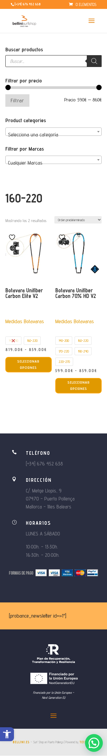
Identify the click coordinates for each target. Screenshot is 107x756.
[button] (7, 734)
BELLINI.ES (21, 742)
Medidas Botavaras (24, 321)
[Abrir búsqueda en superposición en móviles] (53, 61)
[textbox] (53, 134)
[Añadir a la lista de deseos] (12, 237)
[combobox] (53, 131)
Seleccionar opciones (28, 364)
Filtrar (17, 100)
